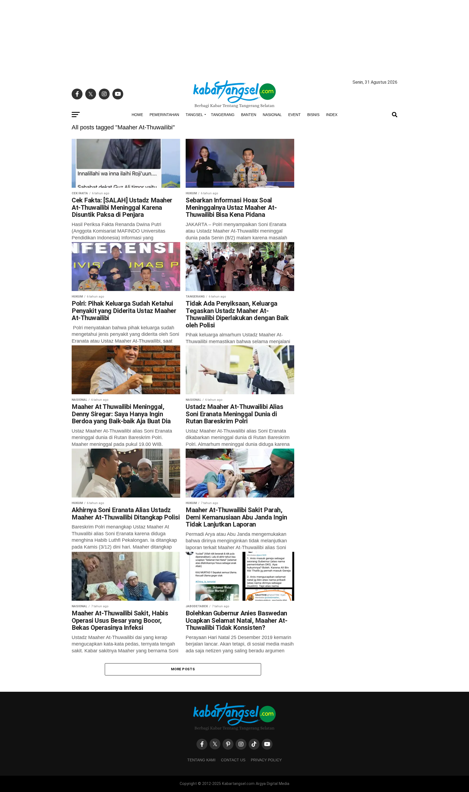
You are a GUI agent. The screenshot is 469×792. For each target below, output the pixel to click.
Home (137, 114)
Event (294, 114)
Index (331, 114)
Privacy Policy (266, 760)
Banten (248, 114)
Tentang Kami (201, 760)
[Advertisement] (234, 38)
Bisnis (313, 114)
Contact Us (233, 760)
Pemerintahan (164, 114)
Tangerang (222, 114)
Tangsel (194, 114)
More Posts (183, 669)
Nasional (272, 114)
